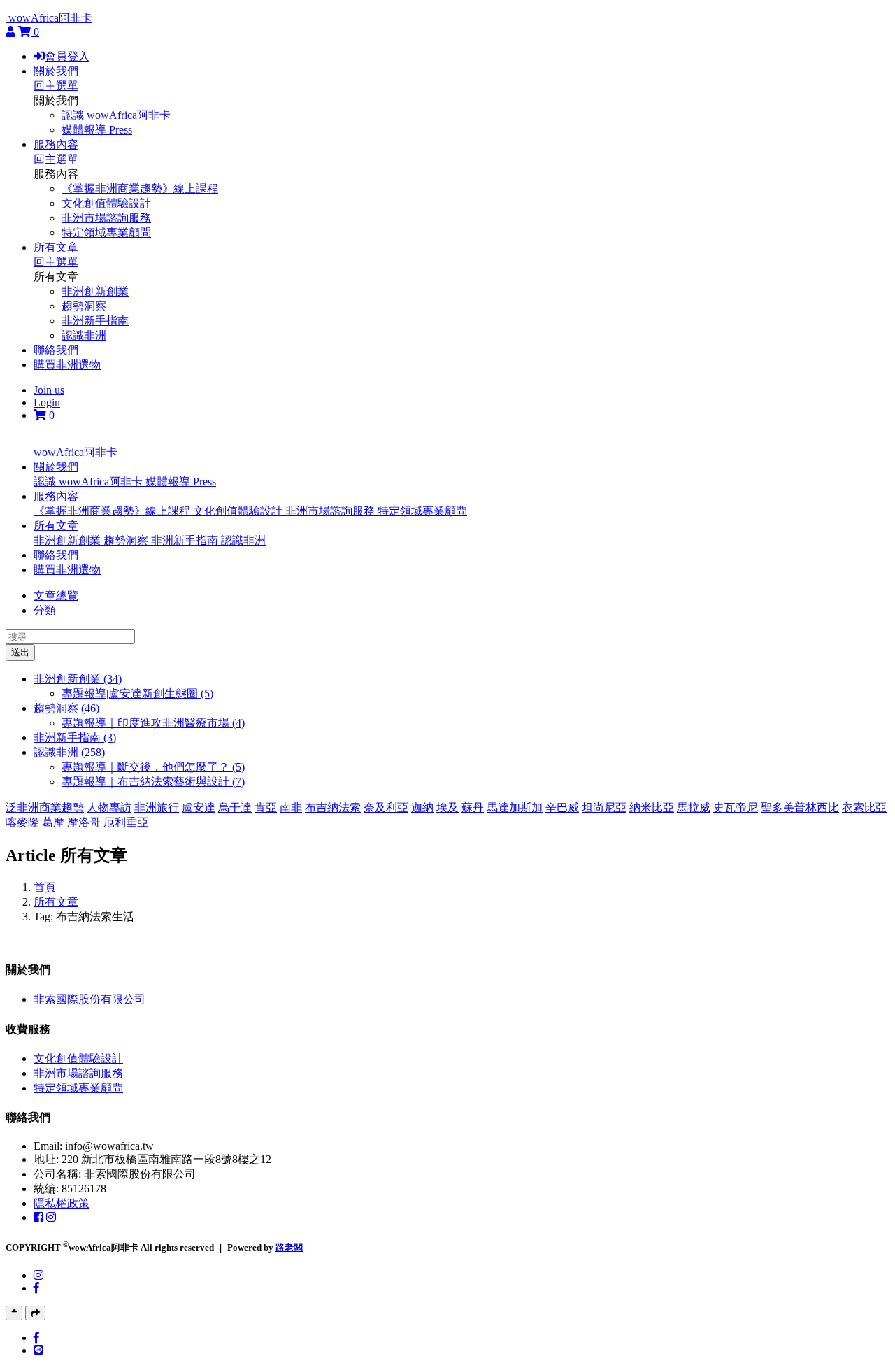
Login (47, 402)
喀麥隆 (22, 822)
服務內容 (56, 144)
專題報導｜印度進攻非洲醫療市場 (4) (153, 723)
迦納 (422, 807)
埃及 (447, 807)
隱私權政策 (62, 1203)
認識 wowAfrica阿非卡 (116, 115)
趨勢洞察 (84, 306)
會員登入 (67, 56)
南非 (291, 807)
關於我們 (56, 71)
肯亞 (266, 807)
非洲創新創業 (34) (78, 679)
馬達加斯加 (515, 807)
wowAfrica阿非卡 (50, 18)
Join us (49, 390)
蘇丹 (472, 807)
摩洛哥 (84, 822)
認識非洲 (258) (69, 752)
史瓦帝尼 (735, 807)
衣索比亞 (864, 807)
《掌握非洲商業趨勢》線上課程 (140, 188)
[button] (56, 467)
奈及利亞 (386, 807)
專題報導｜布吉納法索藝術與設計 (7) (153, 782)
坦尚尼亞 (604, 807)
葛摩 (53, 822)
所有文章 (56, 247)
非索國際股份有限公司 (89, 999)
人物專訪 (109, 807)
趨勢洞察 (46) (66, 708)
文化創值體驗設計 (106, 203)
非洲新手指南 (95, 321)
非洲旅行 (156, 807)
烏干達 (235, 807)
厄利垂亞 (125, 822)
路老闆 (289, 1247)
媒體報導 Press (97, 130)
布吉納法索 (333, 807)
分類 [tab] (45, 610)
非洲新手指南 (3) (75, 737)
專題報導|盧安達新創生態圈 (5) (137, 693)
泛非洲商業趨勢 (45, 807)
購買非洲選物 (67, 365)
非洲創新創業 (95, 291)
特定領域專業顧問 (106, 232)
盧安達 (198, 807)
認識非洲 (84, 335)
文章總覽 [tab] (56, 595)
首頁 (45, 887)
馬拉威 (693, 807)
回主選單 (56, 86)
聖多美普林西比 (800, 807)
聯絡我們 (56, 350)
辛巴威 (562, 807)
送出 (20, 652)
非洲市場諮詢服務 (106, 218)
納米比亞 (651, 807)
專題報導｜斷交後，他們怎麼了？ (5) (153, 767)
